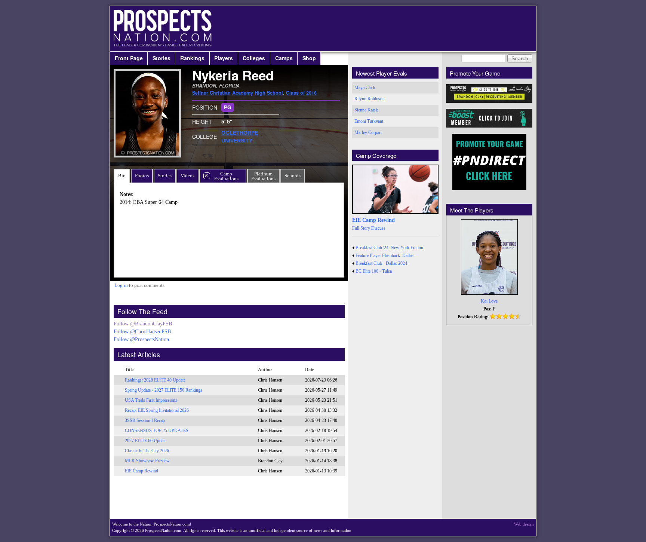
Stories (161, 58)
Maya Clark (364, 87)
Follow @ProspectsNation (141, 339)
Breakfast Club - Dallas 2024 (381, 263)
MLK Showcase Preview (147, 460)
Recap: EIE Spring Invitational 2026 (157, 410)
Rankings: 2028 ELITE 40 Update (155, 380)
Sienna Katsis (366, 110)
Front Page (129, 58)
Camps (284, 58)
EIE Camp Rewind (141, 471)
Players (223, 58)
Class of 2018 (301, 92)
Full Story (361, 228)
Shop (309, 58)
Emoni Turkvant (368, 121)
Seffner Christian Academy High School (237, 92)
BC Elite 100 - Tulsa (374, 271)
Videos (187, 175)
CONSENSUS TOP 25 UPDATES (156, 430)
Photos (142, 175)
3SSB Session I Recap (145, 420)
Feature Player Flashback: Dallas (384, 255)
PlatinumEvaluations (263, 176)
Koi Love (489, 301)
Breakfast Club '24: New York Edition (389, 247)
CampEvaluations (226, 176)
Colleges (254, 58)
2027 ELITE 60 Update (145, 440)
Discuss (378, 228)
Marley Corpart (368, 132)
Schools (292, 175)
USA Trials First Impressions (151, 400)
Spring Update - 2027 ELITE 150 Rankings (163, 390)
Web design (524, 524)
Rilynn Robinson (369, 98)
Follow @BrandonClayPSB (143, 324)
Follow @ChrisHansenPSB (142, 331)
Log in (121, 285)
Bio (122, 175)
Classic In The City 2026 (147, 450)
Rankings (192, 58)
